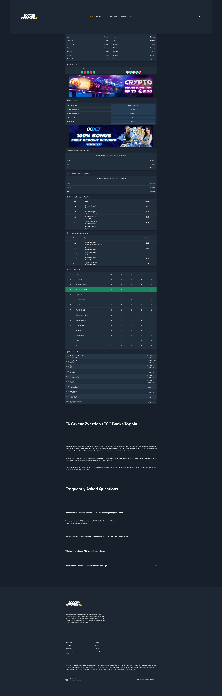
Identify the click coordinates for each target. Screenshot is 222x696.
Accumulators (69, 645)
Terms (97, 642)
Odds (131, 16)
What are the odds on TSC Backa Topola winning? (86, 566)
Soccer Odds (69, 651)
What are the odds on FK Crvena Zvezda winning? (85, 551)
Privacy (97, 645)
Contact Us (98, 640)
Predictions (68, 642)
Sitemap (97, 651)
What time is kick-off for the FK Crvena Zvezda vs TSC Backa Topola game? (96, 536)
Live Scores (68, 648)
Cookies (97, 648)
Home (67, 640)
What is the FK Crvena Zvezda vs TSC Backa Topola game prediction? (94, 512)
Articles (67, 653)
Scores (123, 16)
